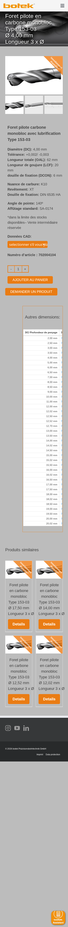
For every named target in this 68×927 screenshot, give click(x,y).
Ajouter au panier (30, 280)
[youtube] (17, 728)
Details (19, 624)
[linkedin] (26, 728)
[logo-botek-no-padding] (19, 4)
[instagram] (8, 728)
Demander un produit (31, 292)
